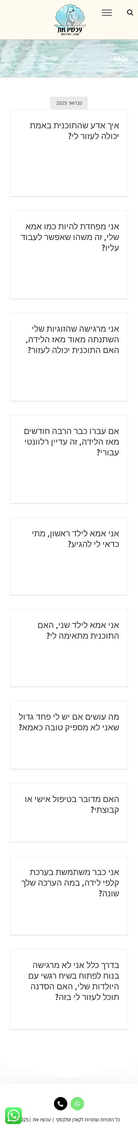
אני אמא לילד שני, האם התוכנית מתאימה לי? (78, 630)
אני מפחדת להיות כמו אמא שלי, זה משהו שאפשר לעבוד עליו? (70, 236)
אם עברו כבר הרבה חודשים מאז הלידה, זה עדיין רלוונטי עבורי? (71, 441)
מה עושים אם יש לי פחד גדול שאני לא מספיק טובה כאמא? (69, 722)
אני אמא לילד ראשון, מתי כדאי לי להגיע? (75, 538)
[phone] (60, 1103)
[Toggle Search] (130, 12)
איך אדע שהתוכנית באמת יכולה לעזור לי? (74, 130)
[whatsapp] (77, 1103)
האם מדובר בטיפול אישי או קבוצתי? (72, 804)
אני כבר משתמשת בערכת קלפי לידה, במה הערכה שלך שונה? (70, 882)
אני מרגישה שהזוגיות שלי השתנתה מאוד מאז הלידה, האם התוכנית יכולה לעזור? (72, 339)
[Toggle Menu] (107, 13)
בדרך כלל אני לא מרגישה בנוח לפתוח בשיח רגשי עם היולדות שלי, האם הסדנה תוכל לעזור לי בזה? (73, 980)
